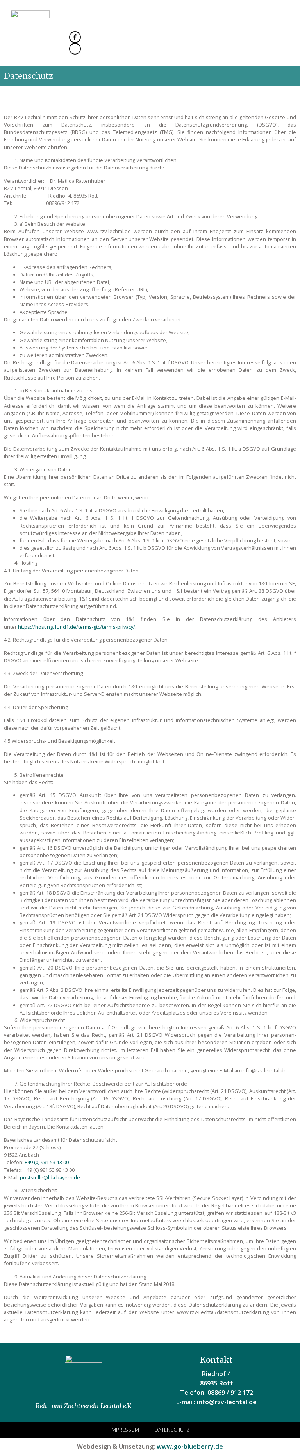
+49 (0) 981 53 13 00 (47, 1162)
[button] (286, 31)
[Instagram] (75, 49)
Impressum (125, 1429)
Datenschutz (172, 1429)
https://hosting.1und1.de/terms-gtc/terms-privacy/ (76, 626)
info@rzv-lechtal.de (227, 1402)
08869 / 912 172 (230, 1392)
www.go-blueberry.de (190, 1446)
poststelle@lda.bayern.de (50, 1177)
